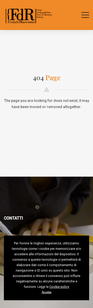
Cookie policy (59, 287)
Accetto (46, 292)
